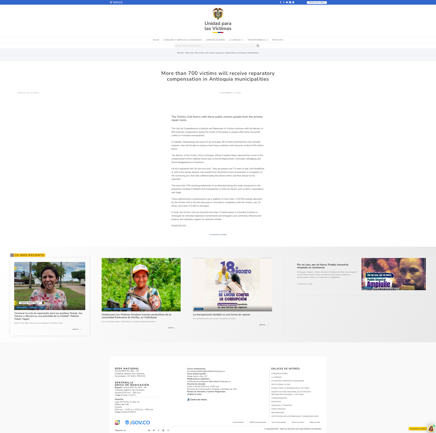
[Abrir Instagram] (168, 430)
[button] (116, 2)
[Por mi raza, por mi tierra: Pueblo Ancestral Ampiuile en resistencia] (393, 274)
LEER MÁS (75, 329)
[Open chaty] (431, 428)
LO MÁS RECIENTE (29, 255)
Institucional (22, 307)
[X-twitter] (284, 2)
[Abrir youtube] (149, 430)
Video (42, 307)
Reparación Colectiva (122, 309)
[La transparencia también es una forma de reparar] (232, 284)
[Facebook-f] (281, 2)
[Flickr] (293, 2)
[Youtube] (287, 2)
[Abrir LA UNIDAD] (242, 40)
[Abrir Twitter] (154, 430)
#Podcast (367, 288)
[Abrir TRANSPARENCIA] (267, 40)
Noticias (180, 53)
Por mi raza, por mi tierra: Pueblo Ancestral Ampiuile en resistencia (322, 266)
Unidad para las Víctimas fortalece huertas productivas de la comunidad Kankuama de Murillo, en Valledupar (136, 316)
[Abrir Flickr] (163, 430)
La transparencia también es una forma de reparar (221, 314)
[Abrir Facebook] (159, 430)
